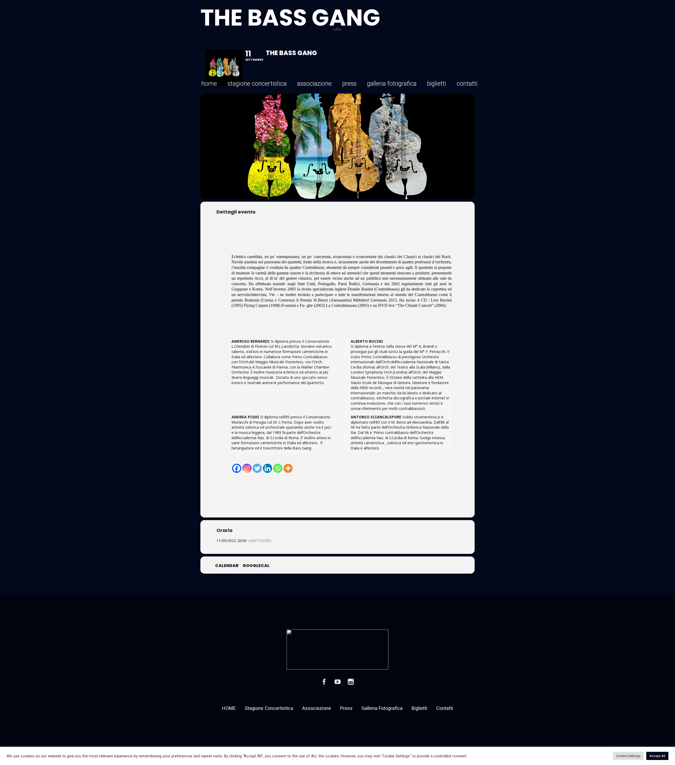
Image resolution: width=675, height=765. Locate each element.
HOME (229, 708)
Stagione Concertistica (269, 708)
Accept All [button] (657, 756)
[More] (288, 468)
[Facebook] (236, 468)
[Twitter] (257, 468)
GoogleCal (256, 565)
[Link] (338, 29)
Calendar (227, 565)
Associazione (316, 708)
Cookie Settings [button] (628, 756)
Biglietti (419, 708)
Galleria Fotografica (382, 708)
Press (346, 708)
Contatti (444, 708)
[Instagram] (247, 468)
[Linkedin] (267, 468)
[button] (290, 83)
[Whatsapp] (277, 468)
